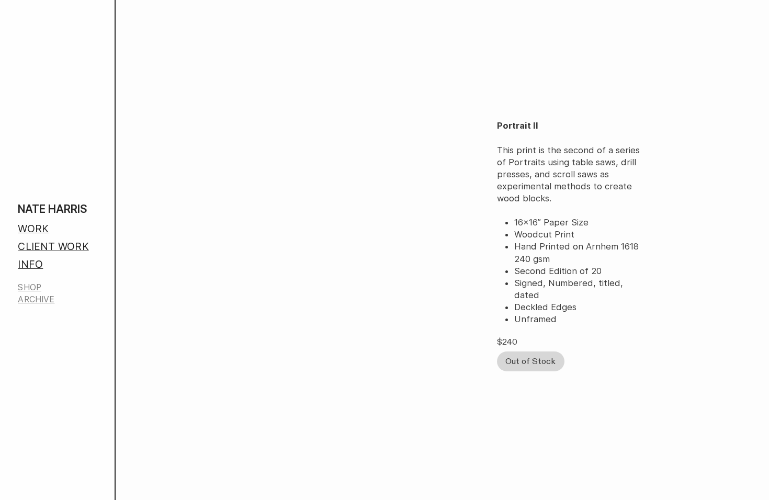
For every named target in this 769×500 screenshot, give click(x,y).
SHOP (29, 287)
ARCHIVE (36, 299)
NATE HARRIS (52, 208)
